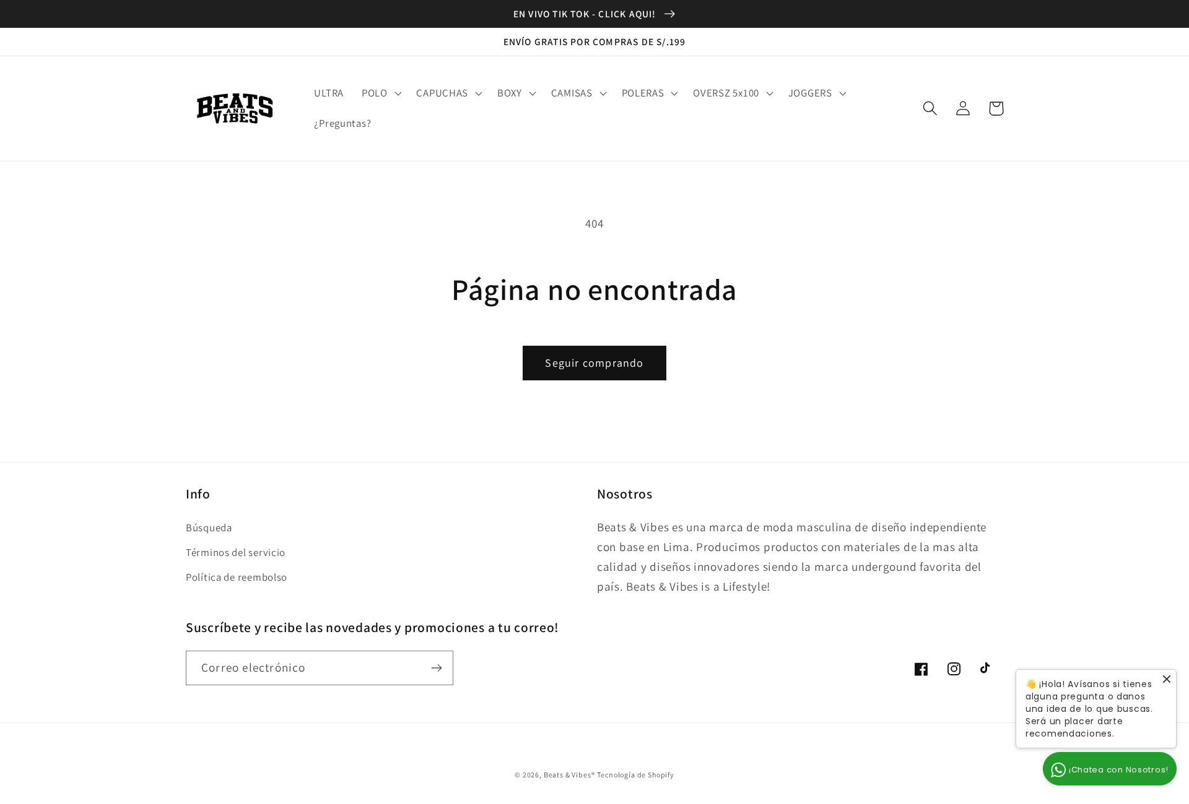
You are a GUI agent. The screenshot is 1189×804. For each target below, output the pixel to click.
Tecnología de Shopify (635, 774)
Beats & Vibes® (569, 774)
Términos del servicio (235, 552)
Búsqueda (209, 527)
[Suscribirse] (436, 668)
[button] (379, 92)
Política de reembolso (236, 577)
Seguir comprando (594, 363)
